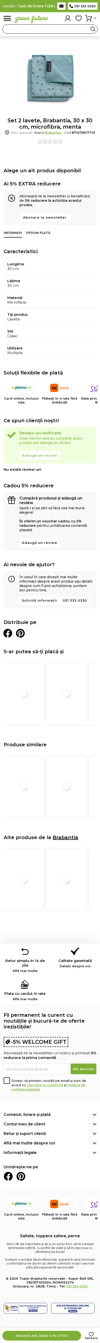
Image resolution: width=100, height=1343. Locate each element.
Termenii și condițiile (45, 1085)
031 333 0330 (85, 6)
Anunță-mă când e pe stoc (42, 1336)
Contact (61, 6)
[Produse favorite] (78, 18)
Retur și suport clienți (25, 1133)
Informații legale (20, 1152)
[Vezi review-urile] (50, 141)
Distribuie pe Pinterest (20, 633)
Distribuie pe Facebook (7, 633)
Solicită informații (39, 600)
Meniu (7, 18)
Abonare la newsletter (45, 217)
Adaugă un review (39, 455)
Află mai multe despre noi (29, 1143)
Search (93, 29)
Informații (13, 233)
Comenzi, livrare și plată (27, 1114)
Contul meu (67, 18)
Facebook (8, 1176)
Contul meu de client (24, 1124)
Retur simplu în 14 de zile (25, 965)
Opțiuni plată (38, 233)
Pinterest (21, 1176)
